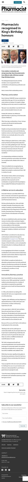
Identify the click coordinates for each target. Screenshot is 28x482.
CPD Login (17, 2)
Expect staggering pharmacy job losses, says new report (14, 393)
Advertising (15, 444)
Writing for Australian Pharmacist (8, 448)
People (6, 20)
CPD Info (3, 444)
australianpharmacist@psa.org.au (8, 457)
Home (3, 20)
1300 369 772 (4, 455)
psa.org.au (9, 444)
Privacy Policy (24, 475)
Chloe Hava (6, 43)
